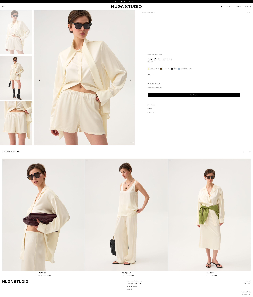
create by (246, 294)
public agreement (132, 286)
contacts (129, 289)
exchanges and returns (134, 283)
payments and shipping (134, 280)
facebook (247, 283)
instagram (247, 280)
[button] (154, 84)
